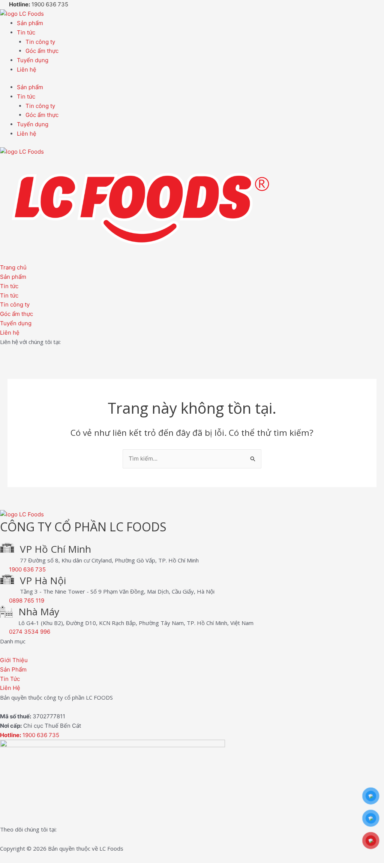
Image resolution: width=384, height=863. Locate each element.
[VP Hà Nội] (7, 580)
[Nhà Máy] (6, 613)
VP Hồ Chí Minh (55, 549)
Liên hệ (26, 69)
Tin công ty (40, 41)
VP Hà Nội (43, 580)
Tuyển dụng (32, 60)
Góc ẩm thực (42, 50)
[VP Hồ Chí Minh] (7, 549)
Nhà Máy (38, 611)
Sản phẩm (30, 23)
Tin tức (26, 32)
